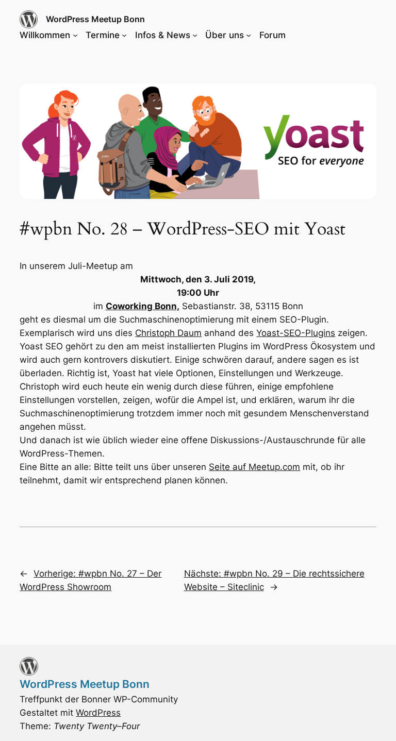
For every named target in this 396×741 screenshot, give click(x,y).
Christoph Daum (168, 333)
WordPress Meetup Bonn (95, 19)
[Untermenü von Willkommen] (75, 35)
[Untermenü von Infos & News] (194, 35)
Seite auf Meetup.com (254, 467)
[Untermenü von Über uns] (248, 35)
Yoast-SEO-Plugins (295, 333)
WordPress (98, 713)
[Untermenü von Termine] (124, 35)
